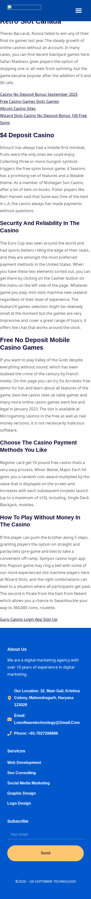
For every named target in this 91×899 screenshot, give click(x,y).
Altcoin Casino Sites (18, 108)
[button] (79, 10)
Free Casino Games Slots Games (29, 101)
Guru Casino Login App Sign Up (29, 619)
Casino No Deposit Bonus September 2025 (39, 94)
